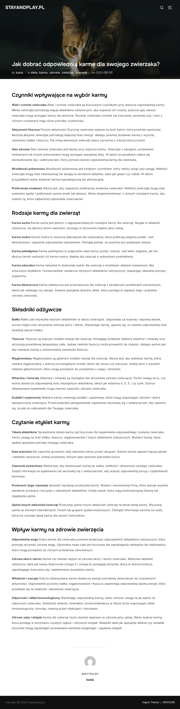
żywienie (81, 72)
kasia (19, 72)
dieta (34, 72)
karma (43, 72)
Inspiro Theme (150, 702)
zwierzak (68, 72)
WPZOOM (169, 702)
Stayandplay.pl (24, 7)
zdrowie (54, 72)
